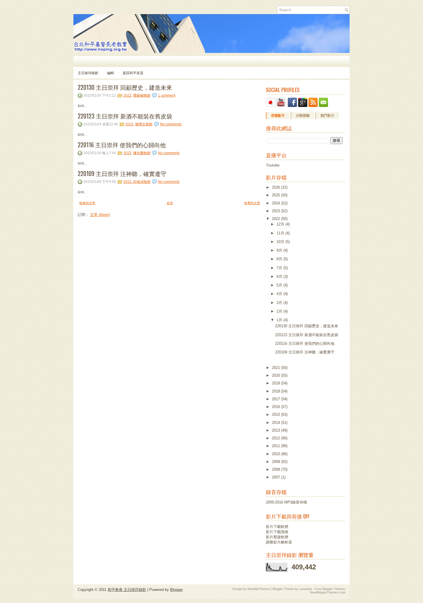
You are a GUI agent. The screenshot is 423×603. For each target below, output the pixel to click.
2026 (276, 187)
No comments (171, 124)
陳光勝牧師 (141, 153)
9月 (280, 250)
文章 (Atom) (100, 215)
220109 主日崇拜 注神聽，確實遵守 (122, 173)
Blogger (176, 589)
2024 (276, 203)
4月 (280, 294)
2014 (276, 422)
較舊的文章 (252, 203)
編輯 (110, 72)
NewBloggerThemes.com (327, 592)
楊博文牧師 (144, 124)
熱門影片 (327, 116)
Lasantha (305, 589)
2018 (276, 391)
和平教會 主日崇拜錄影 (127, 589)
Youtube (272, 165)
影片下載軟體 (277, 526)
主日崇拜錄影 (88, 72)
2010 (276, 454)
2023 (276, 211)
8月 (280, 259)
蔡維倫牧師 (141, 95)
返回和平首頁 (133, 72)
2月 (280, 311)
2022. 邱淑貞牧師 (136, 182)
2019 (276, 383)
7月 (280, 268)
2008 (276, 469)
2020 (276, 375)
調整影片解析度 (279, 542)
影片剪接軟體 (277, 537)
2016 (276, 407)
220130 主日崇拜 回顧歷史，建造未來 (125, 87)
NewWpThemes (258, 589)
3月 (280, 302)
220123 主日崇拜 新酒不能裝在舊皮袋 (125, 116)
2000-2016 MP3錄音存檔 (286, 502)
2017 (276, 399)
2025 (276, 195)
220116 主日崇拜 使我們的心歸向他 (122, 145)
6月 (280, 276)
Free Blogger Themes (330, 589)
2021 (276, 367)
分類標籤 (303, 116)
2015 (276, 414)
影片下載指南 (277, 532)
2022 (127, 95)
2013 (276, 430)
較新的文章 (87, 203)
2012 (276, 438)
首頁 (170, 203)
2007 (276, 477)
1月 (280, 320)
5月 (280, 285)
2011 (276, 446)
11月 (281, 233)
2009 (276, 462)
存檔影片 (278, 116)
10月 (281, 242)
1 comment (166, 95)
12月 (281, 224)
